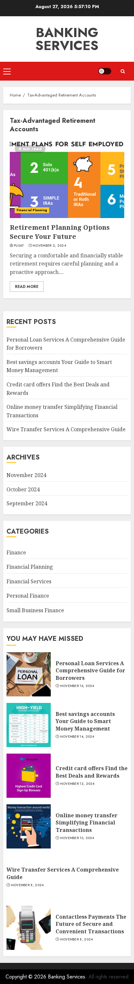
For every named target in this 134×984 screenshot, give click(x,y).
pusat (19, 245)
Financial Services (29, 581)
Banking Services (67, 39)
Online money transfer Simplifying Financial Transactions (86, 823)
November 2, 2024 (49, 245)
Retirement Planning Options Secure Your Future (60, 232)
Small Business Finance (35, 610)
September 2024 (27, 503)
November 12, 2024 (77, 784)
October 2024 (23, 489)
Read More (26, 287)
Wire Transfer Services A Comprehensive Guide (66, 429)
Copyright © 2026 (27, 976)
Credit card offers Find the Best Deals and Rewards (91, 772)
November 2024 (26, 475)
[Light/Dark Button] (104, 71)
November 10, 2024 (77, 838)
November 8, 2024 (27, 885)
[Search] (122, 71)
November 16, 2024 (77, 686)
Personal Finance (28, 595)
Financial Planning (32, 210)
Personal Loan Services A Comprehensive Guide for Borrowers (90, 670)
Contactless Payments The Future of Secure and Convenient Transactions (91, 924)
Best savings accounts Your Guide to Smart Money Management (85, 721)
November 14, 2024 (77, 736)
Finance (16, 552)
